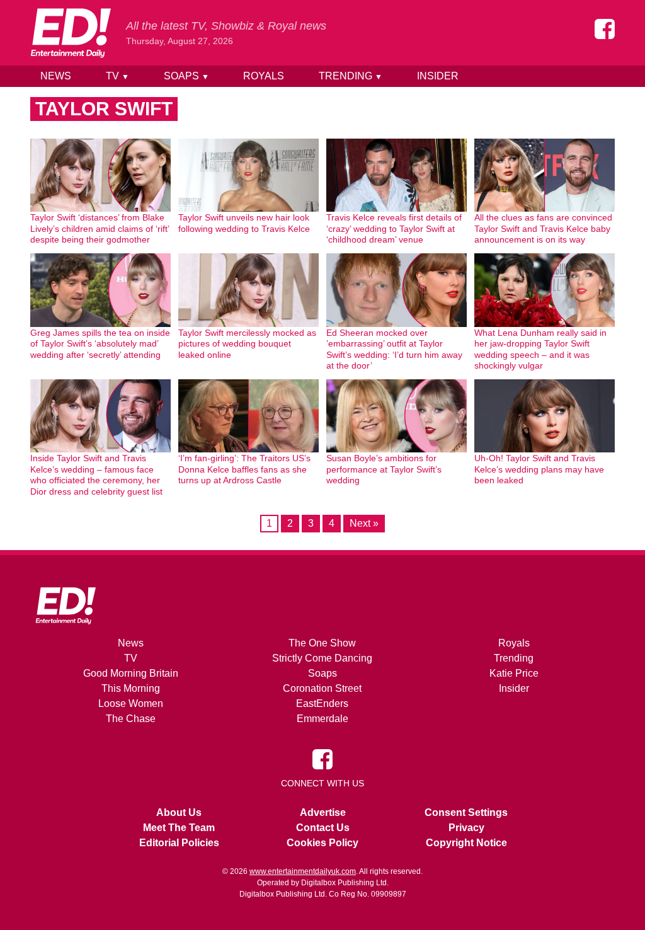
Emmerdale (322, 718)
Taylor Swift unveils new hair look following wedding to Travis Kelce (244, 223)
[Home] (70, 33)
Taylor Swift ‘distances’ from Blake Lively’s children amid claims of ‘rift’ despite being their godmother (99, 228)
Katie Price (514, 673)
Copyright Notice (466, 842)
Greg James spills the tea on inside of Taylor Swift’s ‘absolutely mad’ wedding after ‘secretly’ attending (100, 344)
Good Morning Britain (130, 673)
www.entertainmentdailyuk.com (302, 871)
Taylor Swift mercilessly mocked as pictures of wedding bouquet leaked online (247, 344)
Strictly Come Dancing (322, 658)
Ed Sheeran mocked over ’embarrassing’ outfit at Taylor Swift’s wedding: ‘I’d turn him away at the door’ (394, 349)
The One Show (322, 643)
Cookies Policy (322, 842)
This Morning (130, 688)
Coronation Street (322, 688)
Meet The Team (179, 827)
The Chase (131, 718)
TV (117, 76)
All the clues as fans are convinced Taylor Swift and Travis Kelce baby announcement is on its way (543, 228)
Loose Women (130, 703)
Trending (350, 76)
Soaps (186, 76)
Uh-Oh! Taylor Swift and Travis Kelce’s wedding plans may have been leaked (539, 469)
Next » (364, 523)
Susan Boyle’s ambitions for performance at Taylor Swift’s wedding (384, 469)
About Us (179, 812)
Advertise (323, 812)
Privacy (466, 827)
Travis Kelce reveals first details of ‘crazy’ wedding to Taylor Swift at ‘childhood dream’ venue (394, 228)
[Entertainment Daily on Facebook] (605, 29)
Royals (263, 76)
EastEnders (322, 703)
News (55, 76)
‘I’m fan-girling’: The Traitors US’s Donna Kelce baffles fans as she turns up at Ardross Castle (244, 469)
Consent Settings (466, 812)
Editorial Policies (179, 842)
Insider (438, 76)
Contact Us (323, 827)
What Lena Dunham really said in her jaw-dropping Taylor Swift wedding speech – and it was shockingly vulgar (540, 349)
